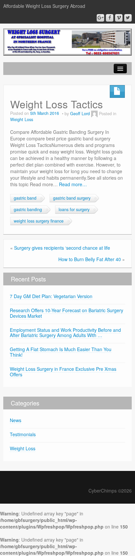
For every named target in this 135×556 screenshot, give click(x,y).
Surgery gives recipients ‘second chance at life (62, 247)
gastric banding (28, 209)
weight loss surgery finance (39, 221)
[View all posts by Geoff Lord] (94, 114)
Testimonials (23, 434)
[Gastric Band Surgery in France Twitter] (128, 18)
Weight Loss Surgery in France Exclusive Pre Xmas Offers (63, 372)
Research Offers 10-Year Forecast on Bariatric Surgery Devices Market (66, 313)
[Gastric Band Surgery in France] (67, 41)
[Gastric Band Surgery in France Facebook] (109, 18)
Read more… (73, 184)
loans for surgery (74, 209)
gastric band (25, 198)
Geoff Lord (80, 114)
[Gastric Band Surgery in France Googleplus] (100, 18)
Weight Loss (21, 119)
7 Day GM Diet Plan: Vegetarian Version (51, 296)
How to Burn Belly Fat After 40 (89, 259)
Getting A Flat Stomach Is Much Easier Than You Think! (60, 352)
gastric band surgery (71, 198)
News (15, 420)
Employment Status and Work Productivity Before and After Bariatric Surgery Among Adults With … (65, 333)
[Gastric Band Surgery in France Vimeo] (119, 18)
